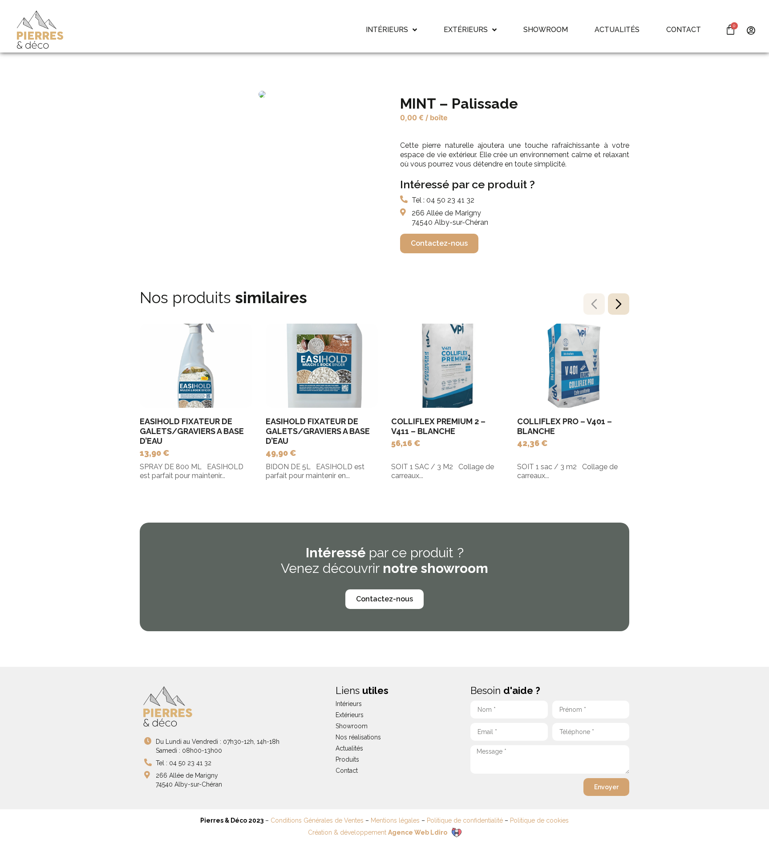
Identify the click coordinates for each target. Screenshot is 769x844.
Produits (347, 759)
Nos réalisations (358, 737)
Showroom (352, 726)
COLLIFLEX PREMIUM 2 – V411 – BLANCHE (438, 426)
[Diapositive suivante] (618, 304)
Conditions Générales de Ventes (317, 820)
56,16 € (406, 443)
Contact (347, 770)
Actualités (349, 748)
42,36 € (532, 443)
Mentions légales (395, 820)
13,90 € (155, 453)
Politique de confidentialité (465, 820)
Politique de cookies (539, 820)
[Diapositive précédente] (594, 304)
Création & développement (377, 832)
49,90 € (281, 453)
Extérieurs (350, 714)
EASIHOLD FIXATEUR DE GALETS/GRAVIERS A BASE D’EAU (192, 431)
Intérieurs (349, 703)
